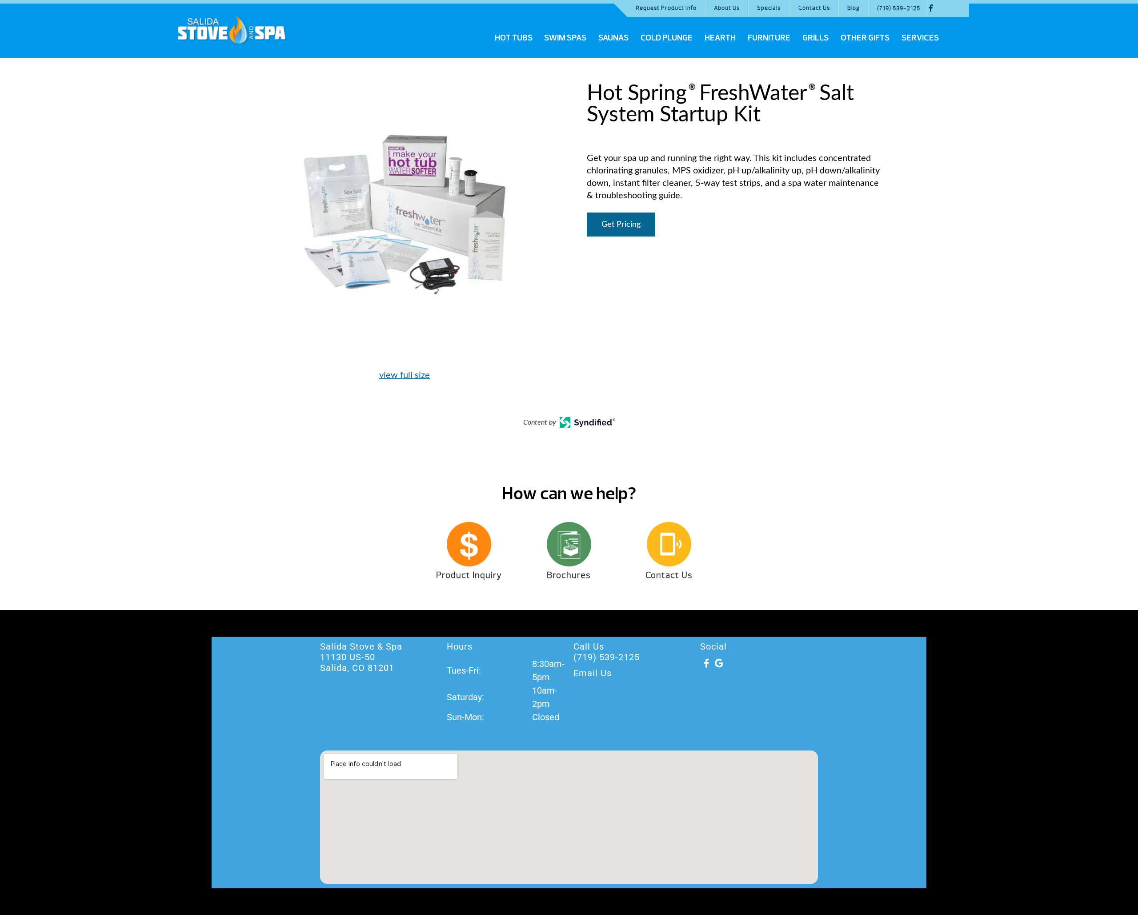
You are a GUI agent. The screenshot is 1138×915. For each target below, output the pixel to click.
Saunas (613, 37)
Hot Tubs (514, 37)
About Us (727, 8)
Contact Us (814, 8)
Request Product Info (666, 8)
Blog (853, 8)
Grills (815, 37)
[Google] (719, 663)
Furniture (769, 37)
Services (920, 37)
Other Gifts (865, 37)
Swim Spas (565, 37)
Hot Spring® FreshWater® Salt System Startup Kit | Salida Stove (231, 30)
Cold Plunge (667, 37)
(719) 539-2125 (898, 8)
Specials (769, 8)
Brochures (569, 575)
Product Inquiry (469, 575)
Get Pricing (621, 225)
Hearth (720, 37)
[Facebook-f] (706, 663)
